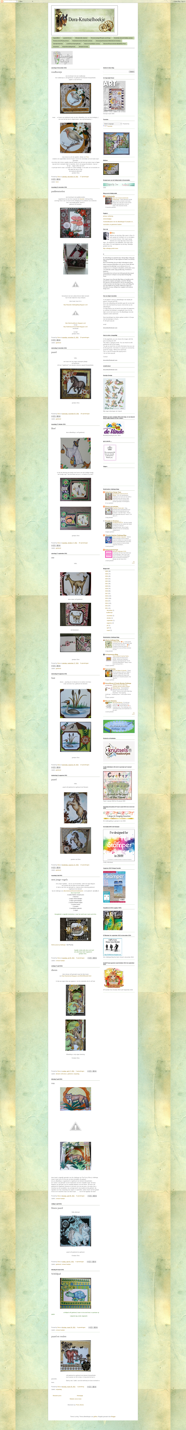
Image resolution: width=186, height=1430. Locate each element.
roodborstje (56, 72)
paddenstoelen (58, 191)
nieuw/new (56, 46)
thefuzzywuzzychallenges (58, 945)
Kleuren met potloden (111, 506)
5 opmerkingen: (80, 1071)
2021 (106, 583)
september (110, 620)
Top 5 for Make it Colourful (120, 670)
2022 (106, 581)
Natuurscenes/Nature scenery (92, 43)
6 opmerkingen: (81, 1327)
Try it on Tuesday (110, 669)
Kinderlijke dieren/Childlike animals (123, 38)
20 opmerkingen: (85, 413)
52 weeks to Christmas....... (113, 521)
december (110, 610)
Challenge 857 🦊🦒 (118, 641)
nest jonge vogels (59, 879)
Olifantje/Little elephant (81, 38)
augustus (109, 623)
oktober (109, 618)
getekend (58, 342)
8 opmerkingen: (80, 1196)
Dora (113, 233)
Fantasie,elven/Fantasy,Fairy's (61, 41)
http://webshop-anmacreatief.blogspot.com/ (75, 326)
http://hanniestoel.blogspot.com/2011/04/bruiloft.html (76, 976)
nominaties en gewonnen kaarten (112, 224)
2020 (106, 586)
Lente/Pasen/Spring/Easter (73, 43)
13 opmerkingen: (85, 765)
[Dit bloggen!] (54, 179)
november (110, 615)
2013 (106, 603)
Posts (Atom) (80, 1405)
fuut (53, 678)
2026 (106, 571)
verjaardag (76, 1074)
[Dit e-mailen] (52, 179)
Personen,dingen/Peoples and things (100, 38)
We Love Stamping (111, 701)
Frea (87, 157)
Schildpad (56, 1273)
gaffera (95, 1416)
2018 (106, 591)
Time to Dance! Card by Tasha (121, 656)
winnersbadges (107, 219)
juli (108, 625)
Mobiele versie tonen (75, 1399)
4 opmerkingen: (79, 1261)
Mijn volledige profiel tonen (110, 248)
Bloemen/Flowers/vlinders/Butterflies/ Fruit (114, 43)
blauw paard (57, 1208)
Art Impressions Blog (111, 654)
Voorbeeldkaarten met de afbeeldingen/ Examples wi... (118, 221)
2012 (106, 605)
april (108, 628)
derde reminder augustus (119, 537)
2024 (106, 576)
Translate (109, 126)
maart (108, 630)
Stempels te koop (83, 46)
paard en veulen (58, 1336)
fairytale (82, 199)
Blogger (113, 1416)
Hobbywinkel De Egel (111, 550)
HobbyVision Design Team (113, 492)
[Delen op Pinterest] (60, 179)
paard (54, 352)
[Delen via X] (56, 179)
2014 (106, 601)
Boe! (53, 428)
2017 (106, 593)
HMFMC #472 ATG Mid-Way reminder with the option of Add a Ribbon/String (121, 686)
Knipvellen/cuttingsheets (68, 46)
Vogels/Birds (56, 38)
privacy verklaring (108, 216)
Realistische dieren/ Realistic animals (82, 41)
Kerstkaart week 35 (118, 522)
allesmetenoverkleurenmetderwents (73, 891)
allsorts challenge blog (112, 640)
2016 (106, 596)
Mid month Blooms (118, 702)
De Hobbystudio (110, 196)
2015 (106, 598)
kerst (57, 182)
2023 (106, 579)
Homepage (80, 1395)
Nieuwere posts (57, 1395)
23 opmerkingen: (84, 337)
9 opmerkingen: (84, 663)
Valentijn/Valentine (58, 43)
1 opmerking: (81, 1386)
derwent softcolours (61, 1074)
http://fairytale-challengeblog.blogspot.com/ (76, 305)
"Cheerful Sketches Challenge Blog (115, 535)
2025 (106, 574)
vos (53, 1083)
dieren (54, 970)
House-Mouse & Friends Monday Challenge (118, 683)
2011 (106, 608)
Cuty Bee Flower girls (118, 508)
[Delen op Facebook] (58, 179)
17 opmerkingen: (84, 176)
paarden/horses (67, 38)
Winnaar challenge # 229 (119, 551)
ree (52, 557)
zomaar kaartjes (60, 960)
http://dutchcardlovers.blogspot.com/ (75, 323)
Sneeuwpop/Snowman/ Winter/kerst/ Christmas (108, 41)
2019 (106, 588)
